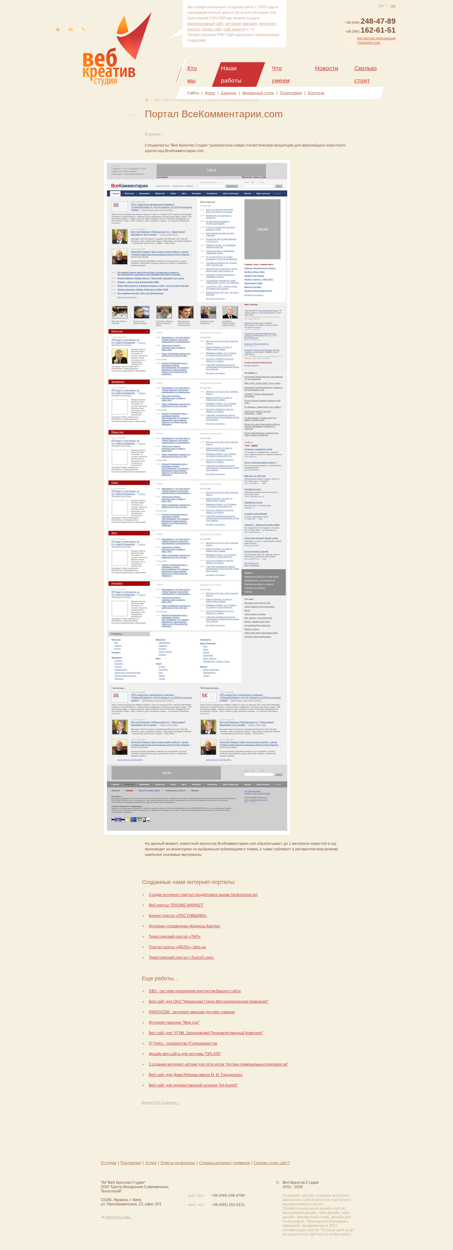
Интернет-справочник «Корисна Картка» (184, 926)
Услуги (151, 1163)
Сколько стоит (365, 74)
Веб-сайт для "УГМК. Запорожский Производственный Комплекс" (206, 1033)
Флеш (210, 93)
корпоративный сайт (205, 24)
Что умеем (281, 74)
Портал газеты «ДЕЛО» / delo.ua (177, 947)
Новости (326, 68)
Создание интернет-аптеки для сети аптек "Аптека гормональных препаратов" (218, 1064)
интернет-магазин (241, 24)
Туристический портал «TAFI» (175, 936)
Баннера (228, 93)
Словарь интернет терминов (224, 1163)
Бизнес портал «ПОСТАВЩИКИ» (178, 915)
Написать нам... (118, 1217)
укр (393, 6)
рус (381, 6)
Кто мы (192, 74)
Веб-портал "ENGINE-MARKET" (176, 905)
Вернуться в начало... (160, 1102)
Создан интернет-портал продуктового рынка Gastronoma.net (203, 895)
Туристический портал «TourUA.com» (181, 957)
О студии (108, 1163)
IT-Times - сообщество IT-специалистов (183, 1043)
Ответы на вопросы (178, 1163)
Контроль (316, 93)
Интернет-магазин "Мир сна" (174, 1022)
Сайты (193, 93)
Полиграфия (291, 93)
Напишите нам (368, 42)
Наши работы (231, 74)
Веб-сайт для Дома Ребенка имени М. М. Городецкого (196, 1075)
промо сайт (212, 29)
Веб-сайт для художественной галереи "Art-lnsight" (193, 1085)
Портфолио (130, 1163)
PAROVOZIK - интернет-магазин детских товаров (192, 1012)
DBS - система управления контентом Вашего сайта (195, 991)
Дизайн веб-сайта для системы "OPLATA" (185, 1054)
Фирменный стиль (258, 93)
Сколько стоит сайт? (272, 1163)
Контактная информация (376, 38)
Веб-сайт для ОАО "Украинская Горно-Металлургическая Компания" (208, 1001)
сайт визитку (234, 29)
